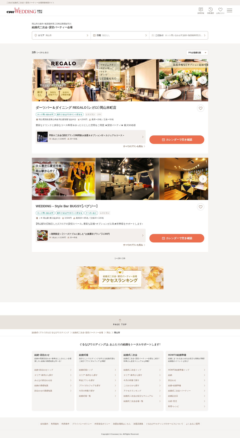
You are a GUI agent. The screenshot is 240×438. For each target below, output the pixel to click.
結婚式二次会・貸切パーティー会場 (88, 332)
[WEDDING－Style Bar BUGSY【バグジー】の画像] (120, 179)
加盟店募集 (138, 424)
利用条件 (65, 424)
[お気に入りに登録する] (200, 108)
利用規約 (55, 424)
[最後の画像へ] (203, 80)
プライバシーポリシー (82, 424)
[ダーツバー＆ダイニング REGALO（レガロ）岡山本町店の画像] (120, 80)
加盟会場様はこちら (122, 424)
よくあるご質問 (193, 424)
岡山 (109, 332)
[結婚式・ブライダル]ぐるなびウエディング (50, 332)
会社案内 (44, 424)
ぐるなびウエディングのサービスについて (164, 424)
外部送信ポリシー (102, 424)
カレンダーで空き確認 (179, 139)
